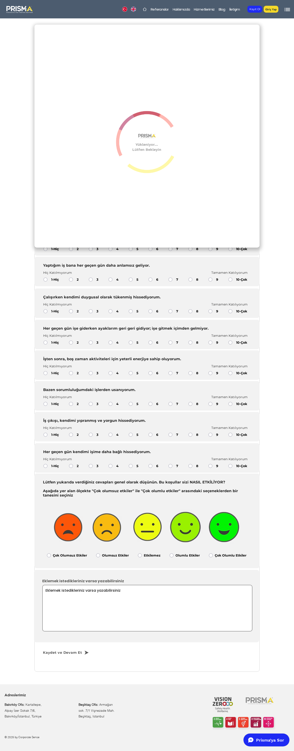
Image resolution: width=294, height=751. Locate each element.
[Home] (145, 9)
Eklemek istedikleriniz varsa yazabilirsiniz (83, 581)
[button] (271, 9)
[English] (133, 9)
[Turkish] (124, 9)
